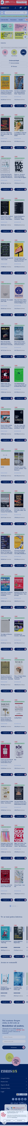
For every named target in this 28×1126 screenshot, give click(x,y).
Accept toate (19, 1120)
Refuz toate (8, 1120)
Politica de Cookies (14, 1117)
